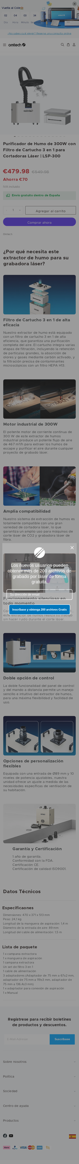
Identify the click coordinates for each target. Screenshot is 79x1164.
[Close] (72, 547)
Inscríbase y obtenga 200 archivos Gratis (39, 609)
